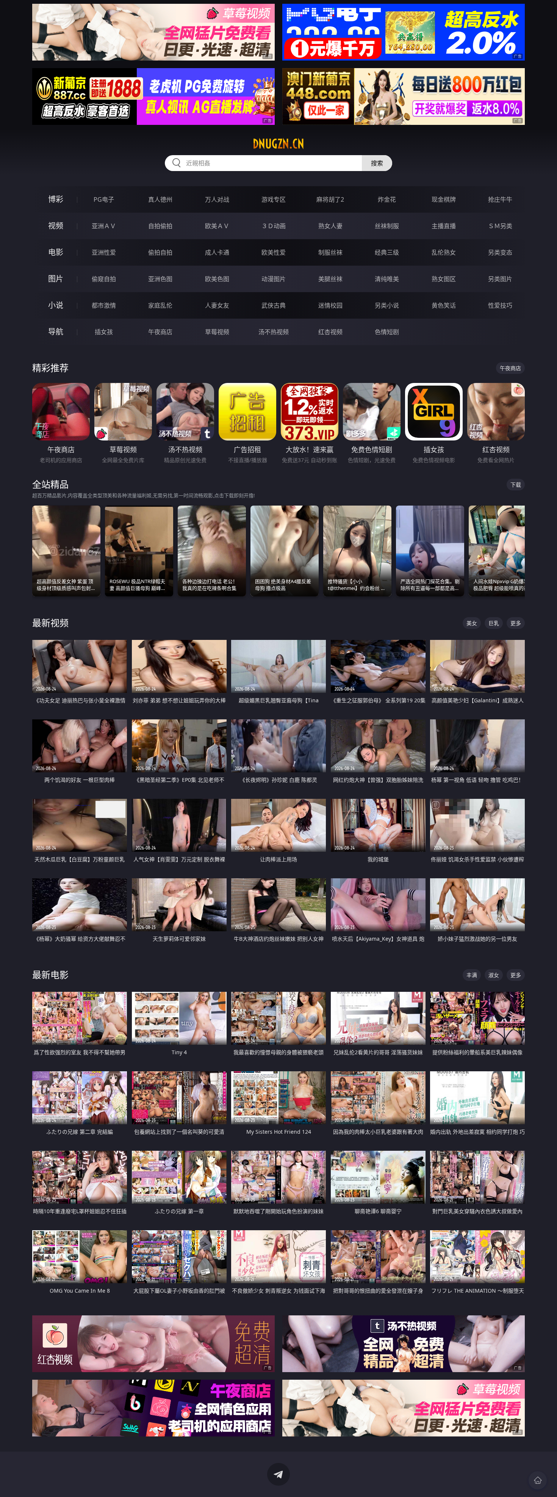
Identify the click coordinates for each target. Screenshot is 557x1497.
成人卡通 (217, 252)
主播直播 (444, 226)
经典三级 (387, 252)
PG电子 (104, 199)
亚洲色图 (160, 279)
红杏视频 (330, 332)
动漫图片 (273, 279)
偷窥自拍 (104, 279)
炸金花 (387, 199)
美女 (471, 623)
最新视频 (50, 622)
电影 (55, 252)
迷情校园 (330, 305)
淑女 (493, 975)
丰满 (471, 975)
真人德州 (160, 199)
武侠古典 (273, 305)
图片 (55, 279)
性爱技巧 (500, 305)
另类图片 (500, 279)
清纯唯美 (387, 279)
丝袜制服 (387, 226)
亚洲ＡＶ (104, 226)
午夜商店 (160, 332)
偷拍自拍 (160, 252)
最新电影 (50, 974)
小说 (55, 305)
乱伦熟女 (444, 252)
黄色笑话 (444, 305)
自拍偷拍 (160, 226)
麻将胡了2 (330, 199)
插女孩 (104, 332)
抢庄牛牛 (500, 199)
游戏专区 (273, 199)
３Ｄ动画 (273, 226)
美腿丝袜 (330, 279)
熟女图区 (444, 279)
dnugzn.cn (278, 143)
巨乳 (493, 623)
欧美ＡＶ (217, 226)
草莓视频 (217, 332)
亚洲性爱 (104, 252)
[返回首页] (538, 1480)
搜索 (377, 163)
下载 (515, 484)
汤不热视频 (273, 332)
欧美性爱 (273, 252)
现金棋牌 (444, 199)
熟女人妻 (330, 226)
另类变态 (500, 252)
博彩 (55, 199)
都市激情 (104, 305)
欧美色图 (217, 279)
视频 (55, 226)
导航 (55, 332)
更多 (515, 623)
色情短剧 (387, 332)
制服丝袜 (330, 252)
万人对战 (217, 199)
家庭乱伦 (160, 305)
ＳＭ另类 (500, 226)
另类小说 (387, 305)
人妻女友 (217, 305)
